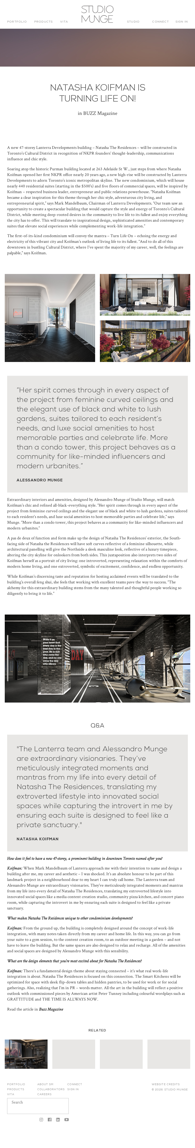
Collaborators (51, 1089)
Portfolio (17, 22)
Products (43, 22)
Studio (133, 22)
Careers (44, 1094)
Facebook (49, 1120)
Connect (160, 22)
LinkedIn (58, 1120)
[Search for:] (155, 9)
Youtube (65, 1120)
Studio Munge (96, 22)
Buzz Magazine (51, 1009)
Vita (64, 22)
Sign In (182, 22)
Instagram (41, 1120)
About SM (45, 1084)
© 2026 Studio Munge (170, 1089)
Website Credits (166, 1084)
